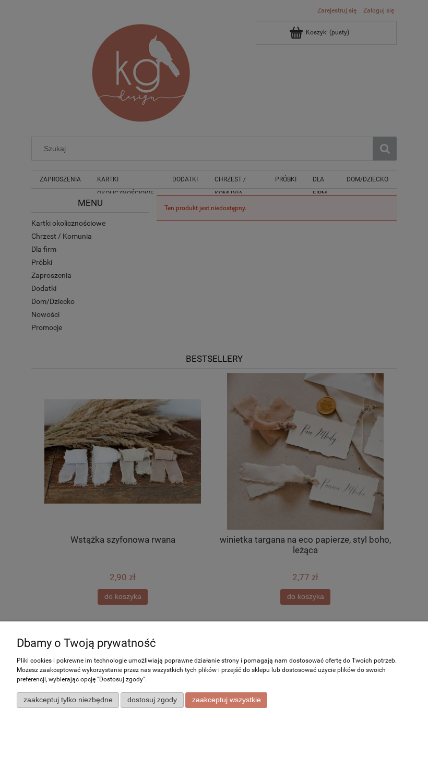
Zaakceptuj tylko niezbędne (68, 700)
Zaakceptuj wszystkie (226, 700)
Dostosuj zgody (152, 700)
